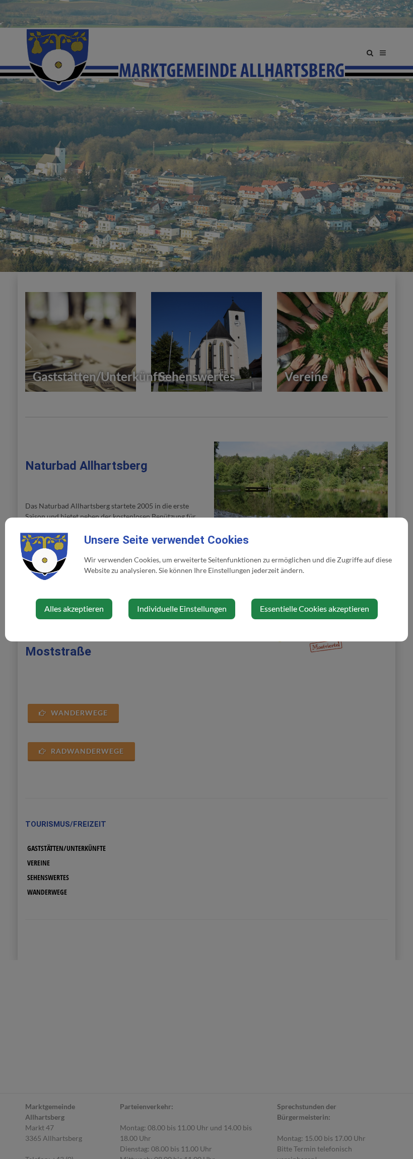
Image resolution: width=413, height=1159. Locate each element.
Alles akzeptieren (74, 608)
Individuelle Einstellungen (182, 608)
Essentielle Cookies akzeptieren (314, 608)
